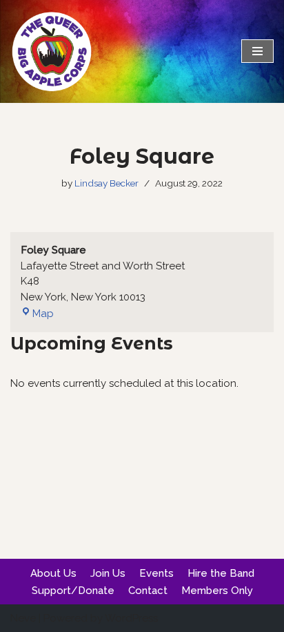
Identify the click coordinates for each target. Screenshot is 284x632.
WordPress (131, 618)
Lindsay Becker (106, 183)
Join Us (107, 573)
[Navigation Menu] (257, 51)
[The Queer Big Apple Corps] (51, 51)
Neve (23, 618)
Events (156, 573)
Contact (148, 590)
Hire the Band (220, 573)
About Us (53, 573)
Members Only (217, 590)
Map (37, 313)
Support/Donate (73, 590)
